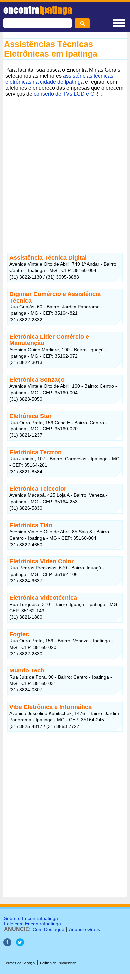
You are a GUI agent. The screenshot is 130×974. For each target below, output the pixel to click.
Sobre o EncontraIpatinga (31, 918)
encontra (37, 9)
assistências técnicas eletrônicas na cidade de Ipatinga (59, 79)
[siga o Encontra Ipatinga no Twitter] (20, 944)
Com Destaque (48, 929)
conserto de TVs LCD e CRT (67, 94)
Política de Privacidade (58, 963)
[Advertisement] (65, 170)
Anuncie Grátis (84, 929)
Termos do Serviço (19, 963)
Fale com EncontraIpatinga (32, 923)
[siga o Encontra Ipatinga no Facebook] (7, 944)
